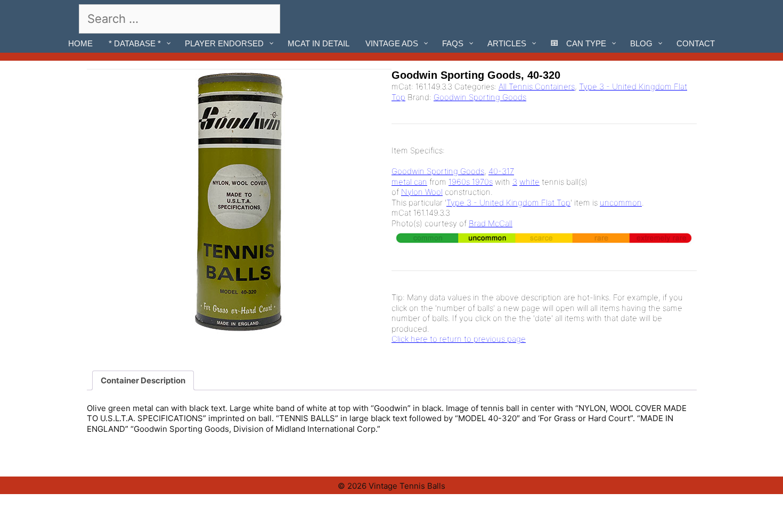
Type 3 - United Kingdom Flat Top (508, 203)
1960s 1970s (470, 182)
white (529, 182)
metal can (409, 182)
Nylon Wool (422, 192)
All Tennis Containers (537, 86)
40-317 (501, 171)
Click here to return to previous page (458, 339)
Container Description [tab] (143, 380)
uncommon (621, 203)
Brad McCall (490, 223)
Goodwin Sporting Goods (480, 97)
